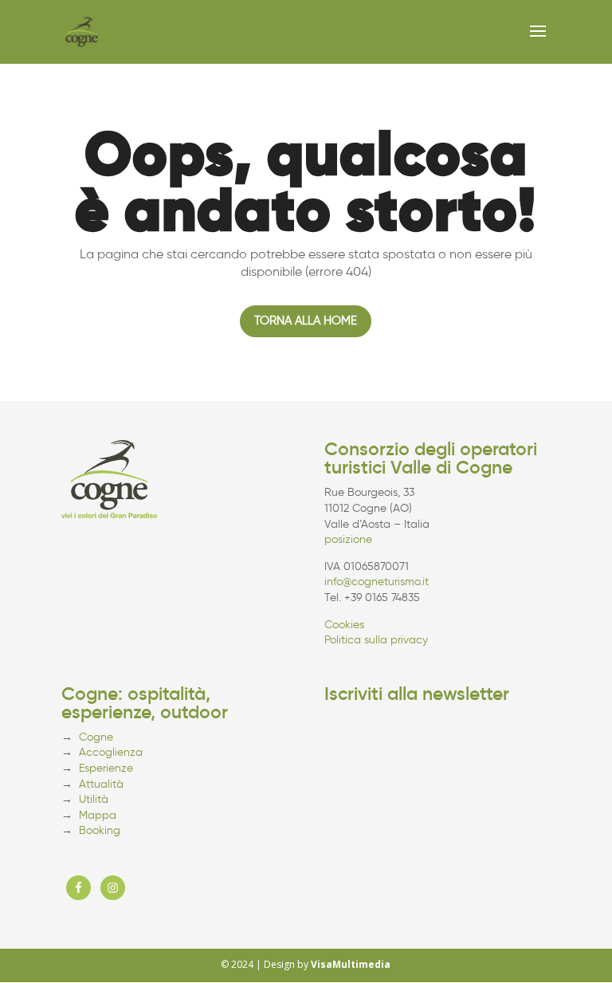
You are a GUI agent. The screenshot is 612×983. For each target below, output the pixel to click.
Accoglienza (111, 752)
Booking (99, 830)
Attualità (101, 784)
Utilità (93, 799)
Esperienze (106, 768)
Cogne (96, 737)
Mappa (97, 815)
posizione (348, 539)
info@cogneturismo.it (376, 581)
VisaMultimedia (350, 964)
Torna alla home (305, 320)
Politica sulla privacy (376, 640)
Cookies (344, 624)
